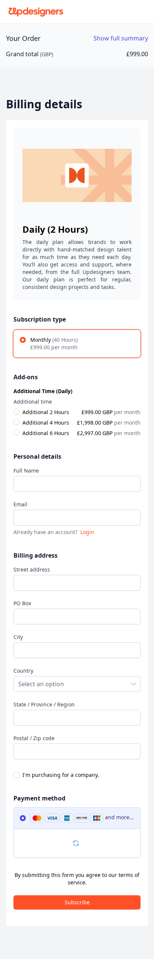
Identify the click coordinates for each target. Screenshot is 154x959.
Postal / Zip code (34, 738)
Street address (31, 569)
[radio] (77, 344)
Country (23, 670)
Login (87, 532)
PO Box (22, 603)
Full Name (26, 470)
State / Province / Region (44, 704)
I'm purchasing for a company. (60, 774)
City (18, 636)
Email (20, 504)
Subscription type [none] (39, 319)
